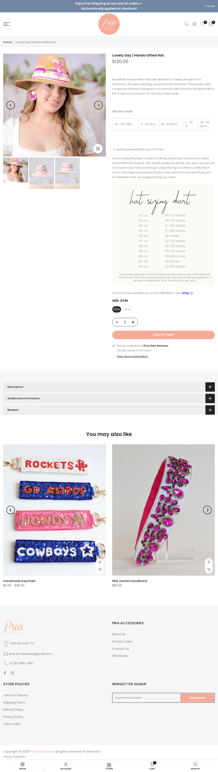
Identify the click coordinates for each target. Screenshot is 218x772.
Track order (11, 720)
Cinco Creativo (14, 753)
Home (7, 38)
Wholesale (120, 652)
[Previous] (10, 101)
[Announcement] (109, 4)
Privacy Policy (13, 713)
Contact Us (120, 645)
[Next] (98, 101)
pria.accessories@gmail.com (30, 650)
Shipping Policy (14, 699)
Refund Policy (13, 706)
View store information (132, 353)
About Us (118, 631)
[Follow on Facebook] (5, 669)
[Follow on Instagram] (12, 669)
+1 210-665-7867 (21, 660)
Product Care (122, 638)
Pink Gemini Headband (129, 577)
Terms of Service (16, 691)
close (9, 4)
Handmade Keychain (19, 577)
